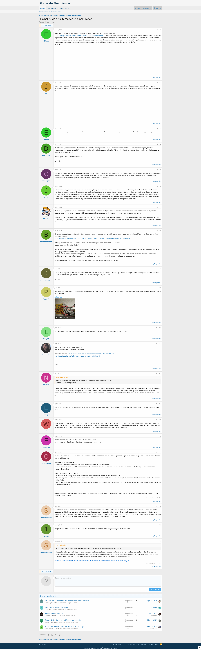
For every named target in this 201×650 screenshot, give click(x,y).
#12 (160, 343)
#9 (160, 269)
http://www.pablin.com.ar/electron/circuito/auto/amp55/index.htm (79, 35)
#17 (160, 452)
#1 (160, 30)
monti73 (47, 628)
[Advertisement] (108, 60)
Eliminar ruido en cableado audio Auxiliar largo (64, 626)
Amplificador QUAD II (54, 613)
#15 (160, 420)
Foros (42, 8)
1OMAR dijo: (60, 545)
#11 (160, 328)
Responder (157, 77)
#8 (160, 230)
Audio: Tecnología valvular (67, 616)
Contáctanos (117, 644)
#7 (160, 207)
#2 (160, 82)
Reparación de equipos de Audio (67, 603)
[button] (57, 8)
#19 (160, 525)
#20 (160, 541)
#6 (160, 186)
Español (43, 644)
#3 (160, 128)
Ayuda (157, 644)
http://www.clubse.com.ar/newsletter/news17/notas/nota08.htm (91, 354)
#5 (160, 170)
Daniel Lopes (153, 622)
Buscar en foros (56, 12)
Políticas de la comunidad (131, 644)
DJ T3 (155, 602)
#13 (160, 373)
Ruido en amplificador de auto (57, 607)
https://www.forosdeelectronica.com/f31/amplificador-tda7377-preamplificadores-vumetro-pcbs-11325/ (92, 238)
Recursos (63, 8)
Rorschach (48, 616)
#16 (160, 436)
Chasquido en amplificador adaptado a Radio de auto (67, 600)
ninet (46, 609)
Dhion (47, 603)
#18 (160, 506)
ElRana (42, 22)
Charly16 (47, 622)
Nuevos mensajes (44, 12)
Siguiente (48, 26)
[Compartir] (157, 30)
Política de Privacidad (146, 644)
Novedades (52, 8)
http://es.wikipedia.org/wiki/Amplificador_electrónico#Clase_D (77, 356)
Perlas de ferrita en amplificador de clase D (63, 620)
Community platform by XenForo (100, 648)
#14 (160, 404)
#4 (160, 144)
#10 (160, 288)
